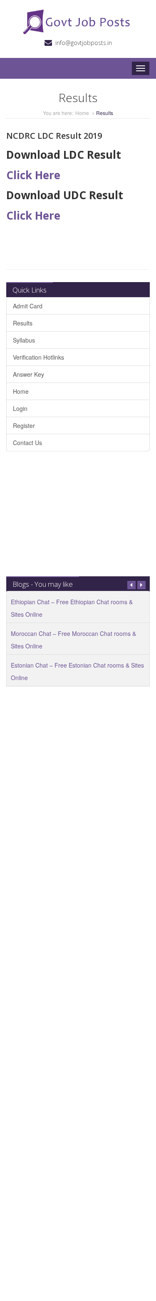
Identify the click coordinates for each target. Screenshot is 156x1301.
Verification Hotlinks (38, 357)
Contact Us (27, 442)
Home (82, 112)
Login (20, 408)
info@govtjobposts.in (83, 43)
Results (22, 323)
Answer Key (28, 374)
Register (24, 425)
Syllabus (24, 340)
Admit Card (27, 306)
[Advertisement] (78, 518)
